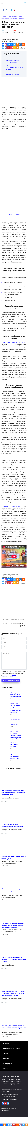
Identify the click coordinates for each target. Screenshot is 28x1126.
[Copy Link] (14, 47)
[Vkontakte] (11, 44)
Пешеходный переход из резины (14, 342)
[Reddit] (23, 44)
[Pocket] (11, 47)
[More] (17, 47)
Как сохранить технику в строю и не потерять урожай (16, 694)
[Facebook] (3, 44)
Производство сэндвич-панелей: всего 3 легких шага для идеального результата (13, 1028)
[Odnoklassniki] (17, 44)
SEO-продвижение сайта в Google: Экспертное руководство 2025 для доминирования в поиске (13, 993)
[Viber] (6, 47)
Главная (6, 1043)
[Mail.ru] (20, 44)
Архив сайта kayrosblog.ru (8, 1108)
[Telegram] (3, 47)
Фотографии (7, 1063)
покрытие (14, 619)
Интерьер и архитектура (11, 1048)
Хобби (5, 1069)
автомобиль (6, 619)
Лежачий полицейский (11, 506)
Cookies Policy (5, 1110)
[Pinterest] (8, 47)
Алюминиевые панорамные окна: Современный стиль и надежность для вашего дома (16, 708)
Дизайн (5, 1053)
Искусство (6, 1058)
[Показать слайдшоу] (14, 214)
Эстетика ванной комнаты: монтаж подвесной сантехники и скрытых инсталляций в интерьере (15, 741)
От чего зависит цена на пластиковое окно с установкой (16, 722)
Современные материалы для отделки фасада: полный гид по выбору (12, 891)
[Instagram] (6, 44)
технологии (22, 619)
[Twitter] (14, 44)
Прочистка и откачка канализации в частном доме (16, 756)
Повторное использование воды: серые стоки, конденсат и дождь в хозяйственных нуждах (12, 925)
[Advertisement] (14, 604)
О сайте (3, 1105)
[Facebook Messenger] (8, 44)
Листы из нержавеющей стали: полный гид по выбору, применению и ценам (13, 959)
